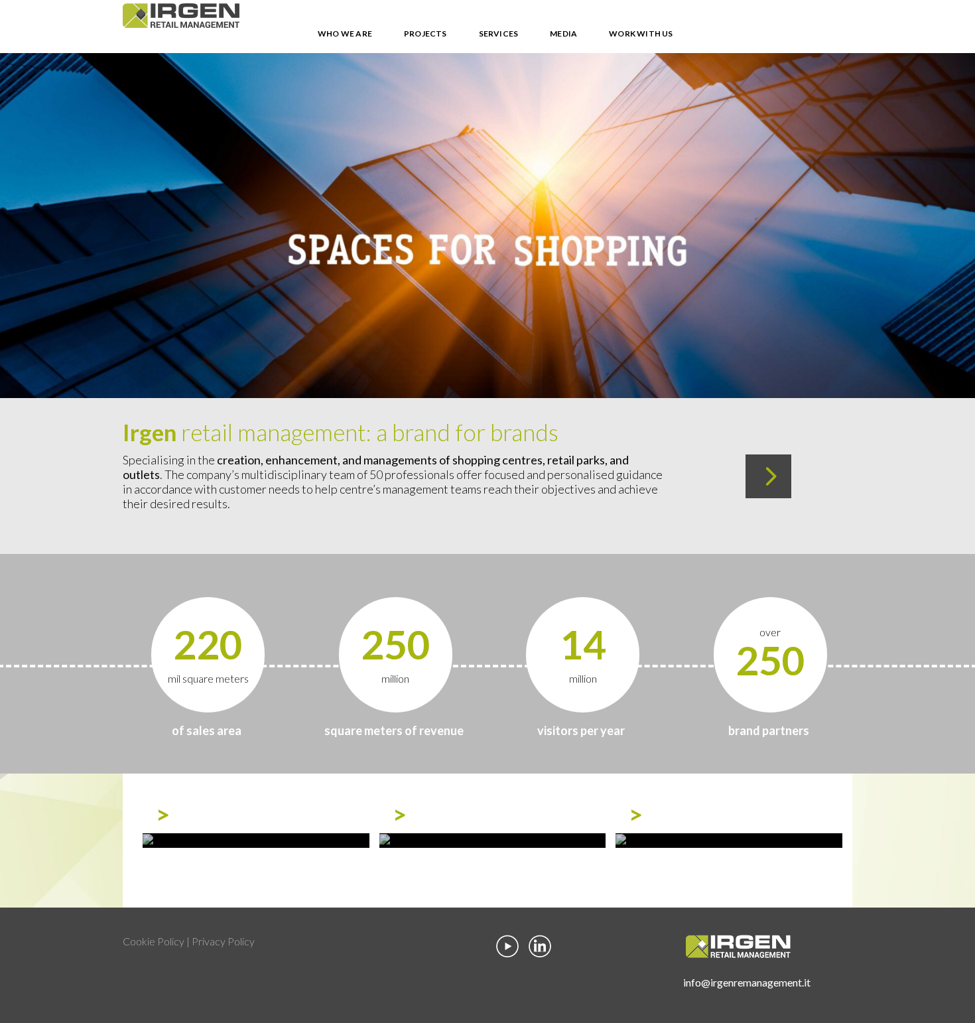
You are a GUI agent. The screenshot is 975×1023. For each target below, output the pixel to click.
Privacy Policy (223, 941)
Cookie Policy (153, 941)
